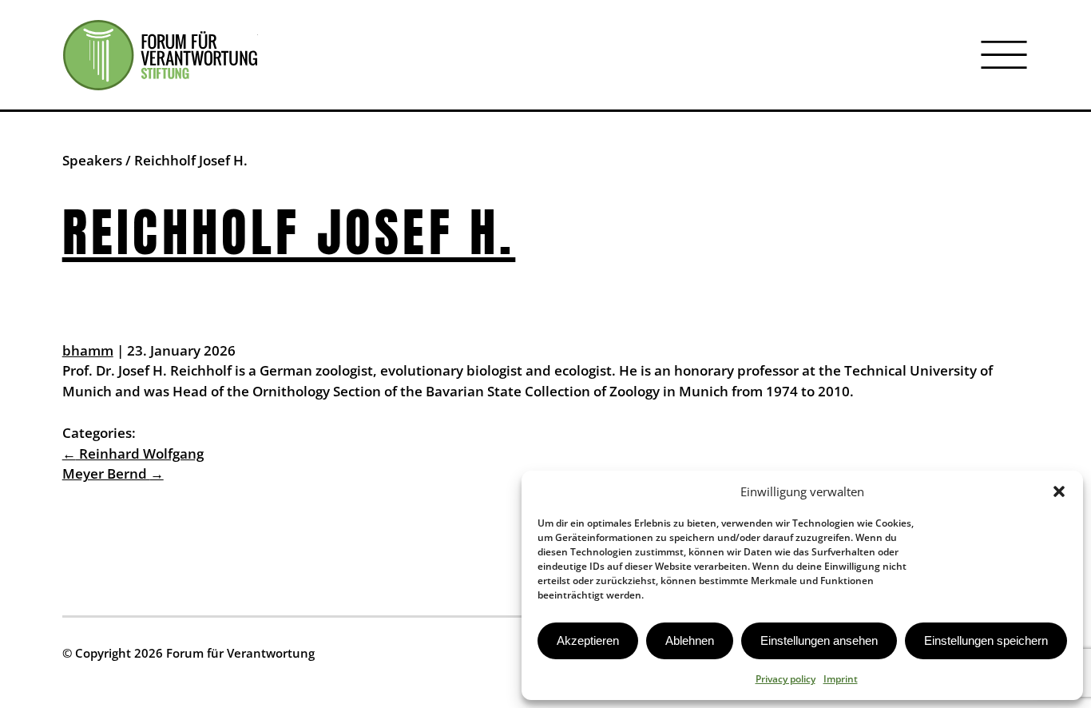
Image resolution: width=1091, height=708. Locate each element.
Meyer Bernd (113, 473)
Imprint (840, 679)
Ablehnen (689, 640)
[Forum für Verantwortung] (160, 55)
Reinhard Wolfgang (133, 453)
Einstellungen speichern (986, 640)
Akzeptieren (588, 640)
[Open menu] (1004, 55)
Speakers (92, 160)
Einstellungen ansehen (819, 640)
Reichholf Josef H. (289, 232)
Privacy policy (785, 679)
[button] (1059, 491)
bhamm (87, 350)
